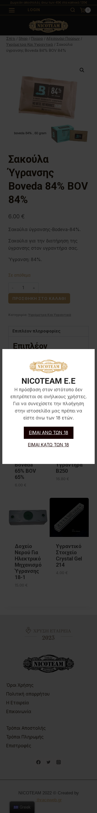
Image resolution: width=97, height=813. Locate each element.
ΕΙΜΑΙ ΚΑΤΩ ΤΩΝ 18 (48, 444)
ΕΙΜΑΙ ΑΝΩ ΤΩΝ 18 (48, 432)
